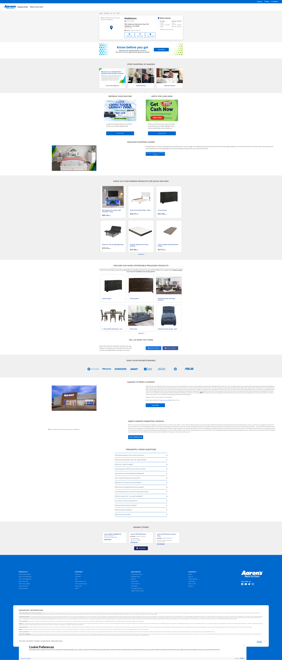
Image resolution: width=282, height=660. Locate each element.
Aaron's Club (78, 586)
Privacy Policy (134, 581)
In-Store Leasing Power (81, 583)
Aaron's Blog (191, 581)
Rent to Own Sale (23, 586)
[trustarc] (242, 658)
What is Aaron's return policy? (126, 505)
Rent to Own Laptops (24, 583)
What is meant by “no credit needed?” (129, 496)
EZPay (76, 588)
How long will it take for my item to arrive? (130, 469)
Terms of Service (135, 583)
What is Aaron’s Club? (123, 514)
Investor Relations (192, 579)
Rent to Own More (23, 581)
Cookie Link (23, 658)
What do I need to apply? (124, 464)
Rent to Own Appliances (25, 579)
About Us (190, 576)
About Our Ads (192, 583)
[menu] (141, 5)
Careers (259, 1)
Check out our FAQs (165, 400)
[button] (244, 645)
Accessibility (134, 586)
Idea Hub (133, 579)
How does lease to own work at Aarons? (129, 455)
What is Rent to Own (80, 581)
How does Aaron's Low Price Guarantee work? (132, 492)
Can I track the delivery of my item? (128, 478)
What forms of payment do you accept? (129, 487)
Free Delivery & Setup (136, 574)
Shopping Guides (22, 7)
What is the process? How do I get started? (130, 460)
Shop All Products (169, 85)
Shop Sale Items (141, 85)
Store (267, 1)
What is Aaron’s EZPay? (123, 510)
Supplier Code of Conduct (137, 590)
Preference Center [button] (215, 649)
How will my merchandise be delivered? (129, 473)
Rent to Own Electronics (25, 576)
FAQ (76, 579)
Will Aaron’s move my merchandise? (128, 482)
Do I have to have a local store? (126, 501)
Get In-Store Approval (112, 85)
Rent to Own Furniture (25, 574)
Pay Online (78, 576)
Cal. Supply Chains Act (136, 588)
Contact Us (78, 574)
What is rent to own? (36, 7)
